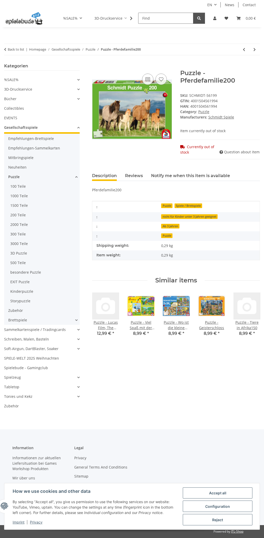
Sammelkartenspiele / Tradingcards (35, 329)
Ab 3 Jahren (170, 226)
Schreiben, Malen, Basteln (26, 339)
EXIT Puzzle (20, 281)
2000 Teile (19, 224)
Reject (217, 520)
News (229, 4)
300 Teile (18, 234)
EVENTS (10, 117)
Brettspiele (17, 320)
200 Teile (18, 214)
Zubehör (15, 310)
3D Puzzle (18, 253)
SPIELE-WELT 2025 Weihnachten (31, 358)
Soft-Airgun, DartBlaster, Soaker (31, 348)
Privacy (36, 522)
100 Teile (18, 186)
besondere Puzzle (25, 272)
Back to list (16, 49)
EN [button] (209, 4)
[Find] (199, 18)
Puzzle (203, 111)
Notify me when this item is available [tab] (190, 175)
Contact (249, 4)
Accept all (217, 493)
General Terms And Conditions (100, 467)
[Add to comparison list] (147, 79)
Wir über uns (23, 478)
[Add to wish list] (161, 79)
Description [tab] (104, 175)
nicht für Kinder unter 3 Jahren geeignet (189, 216)
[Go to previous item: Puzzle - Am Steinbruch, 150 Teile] (244, 49)
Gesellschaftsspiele (21, 127)
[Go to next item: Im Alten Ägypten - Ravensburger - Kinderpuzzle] (254, 49)
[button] (214, 18)
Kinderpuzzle (21, 291)
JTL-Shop (237, 531)
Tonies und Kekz (18, 396)
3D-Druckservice (18, 89)
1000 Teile (19, 195)
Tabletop (11, 386)
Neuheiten (17, 167)
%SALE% (11, 79)
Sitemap (81, 476)
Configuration (217, 506)
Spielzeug (12, 377)
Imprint (18, 522)
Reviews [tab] (134, 175)
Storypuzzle (20, 300)
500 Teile (18, 262)
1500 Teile (19, 205)
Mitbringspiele (21, 157)
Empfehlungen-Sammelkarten (34, 148)
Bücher (10, 98)
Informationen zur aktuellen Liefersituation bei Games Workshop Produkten (36, 463)
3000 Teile (19, 243)
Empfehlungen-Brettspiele (31, 138)
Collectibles (14, 108)
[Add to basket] (96, 66)
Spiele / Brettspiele (188, 206)
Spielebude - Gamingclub (26, 367)
